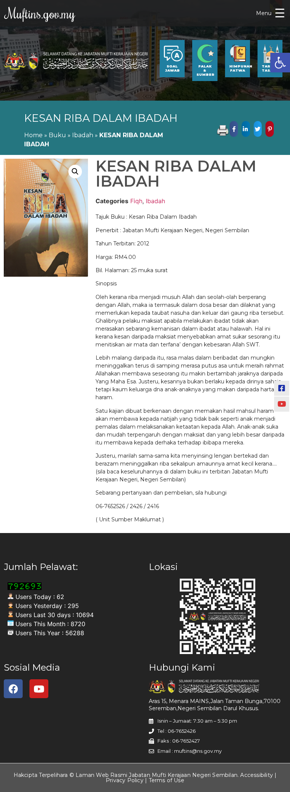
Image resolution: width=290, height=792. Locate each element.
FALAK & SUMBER (205, 70)
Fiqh (136, 201)
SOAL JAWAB (172, 68)
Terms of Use (166, 780)
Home (33, 135)
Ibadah (82, 135)
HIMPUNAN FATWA (240, 68)
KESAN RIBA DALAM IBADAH (100, 118)
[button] (280, 62)
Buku (57, 135)
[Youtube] (38, 688)
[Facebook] (13, 688)
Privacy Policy (124, 780)
